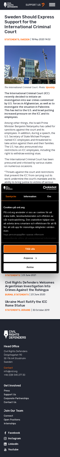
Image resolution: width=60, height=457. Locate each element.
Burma (9, 294)
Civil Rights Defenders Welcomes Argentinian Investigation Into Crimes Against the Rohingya (29, 286)
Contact (8, 367)
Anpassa (28, 258)
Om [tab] (49, 196)
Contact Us (10, 402)
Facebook (14, 432)
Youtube (13, 449)
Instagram (14, 438)
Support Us (10, 394)
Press (7, 390)
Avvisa (30, 267)
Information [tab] (30, 196)
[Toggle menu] (52, 4)
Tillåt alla (30, 249)
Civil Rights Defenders (11, 5)
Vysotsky (50, 87)
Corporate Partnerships (16, 398)
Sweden (25, 39)
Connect (8, 415)
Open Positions (12, 419)
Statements (11, 39)
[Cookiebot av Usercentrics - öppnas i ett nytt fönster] (43, 188)
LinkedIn (13, 443)
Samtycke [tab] (11, 196)
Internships (10, 423)
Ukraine (25, 310)
